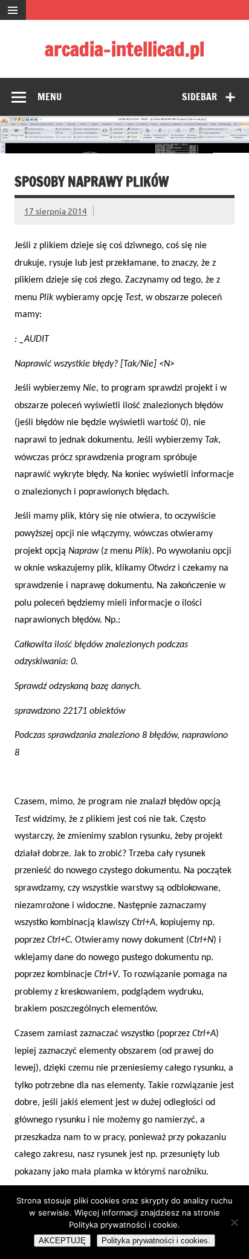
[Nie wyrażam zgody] (234, 1222)
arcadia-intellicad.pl (124, 49)
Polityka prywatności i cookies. (156, 1240)
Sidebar (199, 96)
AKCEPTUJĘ (62, 1240)
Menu (49, 96)
